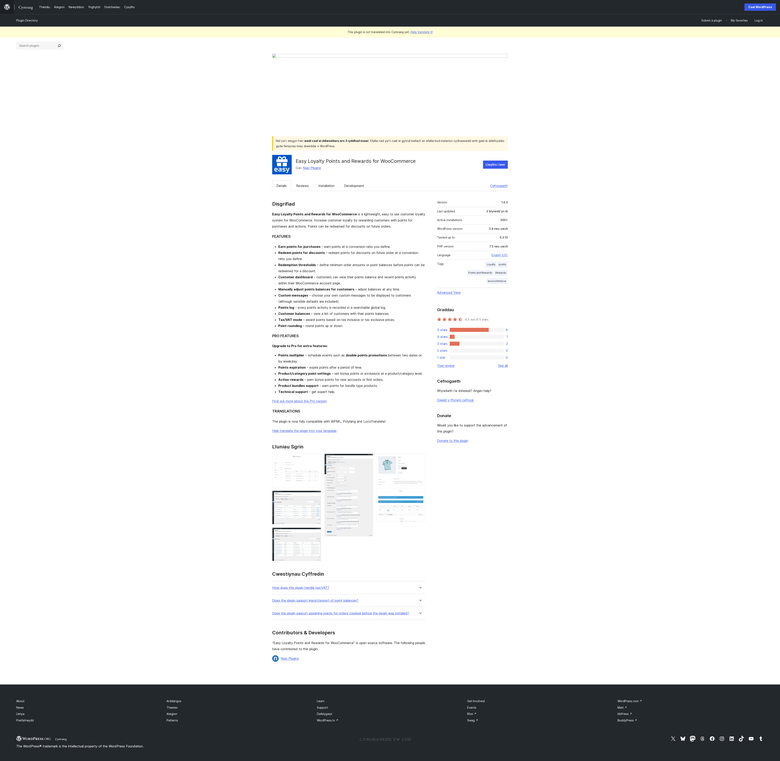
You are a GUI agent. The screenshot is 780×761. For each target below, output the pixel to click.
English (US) (500, 255)
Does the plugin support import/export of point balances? (315, 600)
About (20, 701)
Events (471, 707)
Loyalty (491, 264)
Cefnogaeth (499, 186)
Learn (320, 701)
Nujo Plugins (312, 168)
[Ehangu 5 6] (420, 459)
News (20, 707)
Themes (172, 707)
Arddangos (174, 701)
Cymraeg (61, 739)
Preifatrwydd (25, 720)
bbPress (625, 714)
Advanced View (449, 292)
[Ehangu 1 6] (316, 459)
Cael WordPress (760, 7)
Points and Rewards (480, 272)
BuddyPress (627, 720)
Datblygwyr (324, 714)
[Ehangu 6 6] (420, 494)
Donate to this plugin (452, 441)
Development (354, 186)
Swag (472, 720)
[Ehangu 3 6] (316, 533)
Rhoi (472, 714)
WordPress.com (630, 701)
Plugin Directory (27, 20)
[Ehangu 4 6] (368, 459)
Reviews (302, 186)
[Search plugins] (59, 46)
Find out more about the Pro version (299, 401)
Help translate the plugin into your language (304, 431)
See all (503, 366)
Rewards (500, 272)
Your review (446, 366)
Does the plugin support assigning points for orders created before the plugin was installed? (340, 613)
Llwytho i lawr (495, 164)
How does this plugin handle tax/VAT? (300, 588)
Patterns (172, 720)
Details (281, 186)
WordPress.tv (327, 720)
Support (322, 707)
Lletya (20, 714)
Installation (326, 186)
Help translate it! (422, 32)
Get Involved (476, 701)
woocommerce (497, 281)
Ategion (172, 714)
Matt (622, 707)
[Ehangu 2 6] (316, 496)
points (502, 264)
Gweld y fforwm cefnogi (455, 400)
